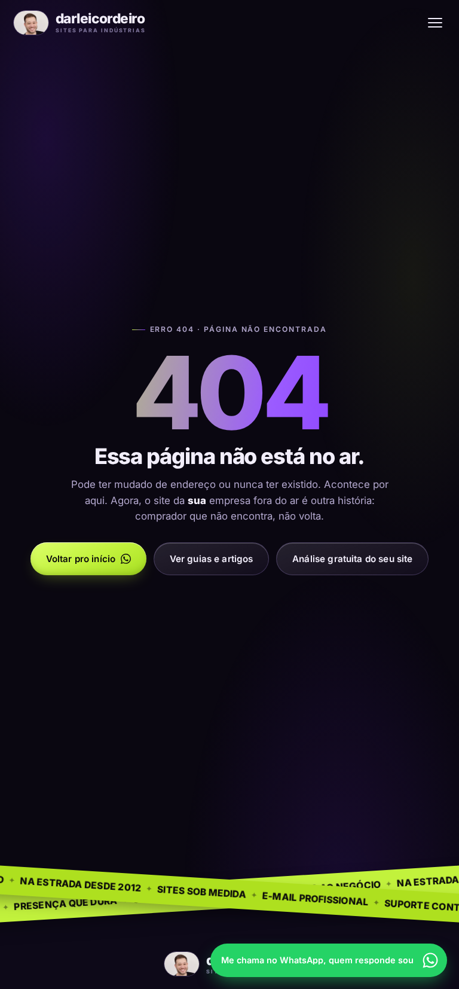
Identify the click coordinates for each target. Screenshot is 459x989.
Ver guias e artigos (211, 558)
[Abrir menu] (435, 22)
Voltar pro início (81, 558)
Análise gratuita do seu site (352, 558)
